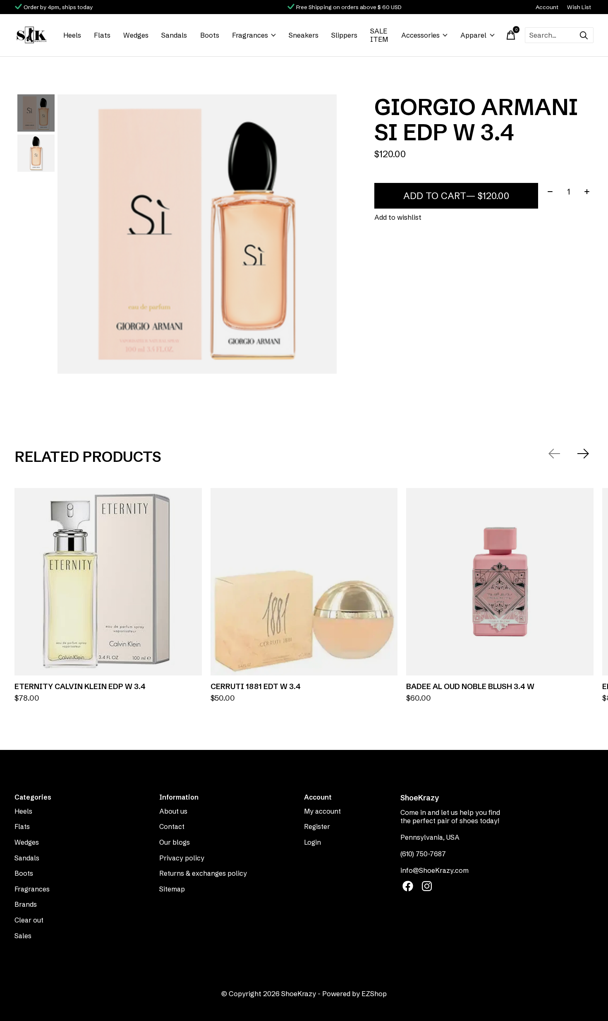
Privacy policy (181, 858)
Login (312, 842)
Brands (25, 904)
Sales (22, 936)
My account (322, 811)
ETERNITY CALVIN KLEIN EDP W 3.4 (80, 686)
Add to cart (456, 196)
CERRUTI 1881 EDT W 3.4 (256, 686)
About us (173, 811)
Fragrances (250, 35)
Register (317, 826)
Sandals (174, 35)
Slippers (344, 35)
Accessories (420, 35)
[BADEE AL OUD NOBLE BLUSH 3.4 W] (500, 581)
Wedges (135, 35)
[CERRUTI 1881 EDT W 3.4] (304, 581)
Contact (171, 826)
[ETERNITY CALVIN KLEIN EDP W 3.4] (108, 581)
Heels (72, 35)
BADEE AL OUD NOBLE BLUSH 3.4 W (470, 686)
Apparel (473, 35)
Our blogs (174, 842)
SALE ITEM (379, 35)
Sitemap (172, 889)
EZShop (374, 994)
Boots (209, 35)
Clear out (28, 920)
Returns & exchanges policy (203, 873)
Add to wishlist (397, 217)
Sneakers (303, 35)
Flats (102, 35)
